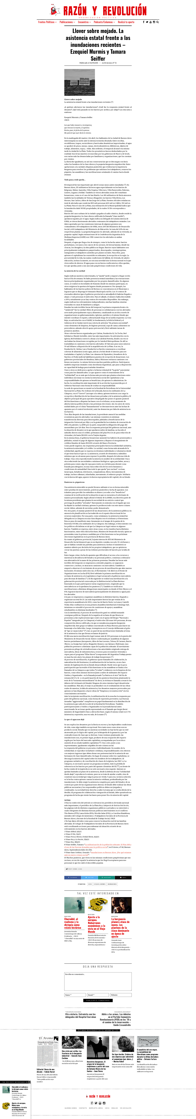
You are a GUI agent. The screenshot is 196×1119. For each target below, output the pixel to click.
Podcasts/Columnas (103, 22)
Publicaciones (66, 22)
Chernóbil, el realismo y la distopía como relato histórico (72, 923)
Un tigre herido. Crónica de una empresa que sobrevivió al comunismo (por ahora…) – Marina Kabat (122, 1058)
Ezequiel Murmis (99, 884)
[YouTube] (150, 22)
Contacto (83, 1108)
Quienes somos (71, 1108)
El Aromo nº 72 (110, 63)
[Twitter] (147, 22)
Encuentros (83, 22)
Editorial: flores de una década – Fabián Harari (46, 1070)
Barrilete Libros (96, 1108)
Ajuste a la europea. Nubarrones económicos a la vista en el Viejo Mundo (96, 924)
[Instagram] (154, 22)
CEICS (90, 884)
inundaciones (112, 884)
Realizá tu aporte (126, 22)
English (115, 1108)
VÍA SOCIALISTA (125, 1108)
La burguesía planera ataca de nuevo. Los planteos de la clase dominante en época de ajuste (120, 927)
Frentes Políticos (46, 22)
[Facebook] (143, 22)
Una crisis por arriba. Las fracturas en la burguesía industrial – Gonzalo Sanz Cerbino (72, 1054)
